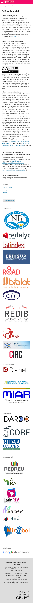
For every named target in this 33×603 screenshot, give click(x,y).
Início (3, 6)
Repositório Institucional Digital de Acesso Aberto (15, 144)
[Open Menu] (2, 2)
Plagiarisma (22, 170)
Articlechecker (14, 170)
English (5, 192)
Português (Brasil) (8, 190)
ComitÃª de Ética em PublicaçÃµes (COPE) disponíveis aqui (13, 162)
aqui (10, 65)
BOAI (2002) (15, 36)
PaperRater (5, 170)
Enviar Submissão (9, 200)
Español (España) (8, 187)
